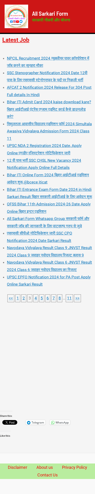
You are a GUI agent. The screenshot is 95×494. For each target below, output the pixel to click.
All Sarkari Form (50, 13)
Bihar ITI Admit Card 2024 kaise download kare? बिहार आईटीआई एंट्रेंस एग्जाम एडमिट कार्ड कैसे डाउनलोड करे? (49, 109)
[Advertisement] (47, 361)
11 (69, 298)
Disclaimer (17, 467)
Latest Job (15, 40)
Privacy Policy (74, 467)
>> (77, 298)
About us (44, 467)
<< (11, 298)
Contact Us (47, 475)
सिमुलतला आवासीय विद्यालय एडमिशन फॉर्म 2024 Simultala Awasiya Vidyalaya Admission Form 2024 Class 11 (49, 131)
